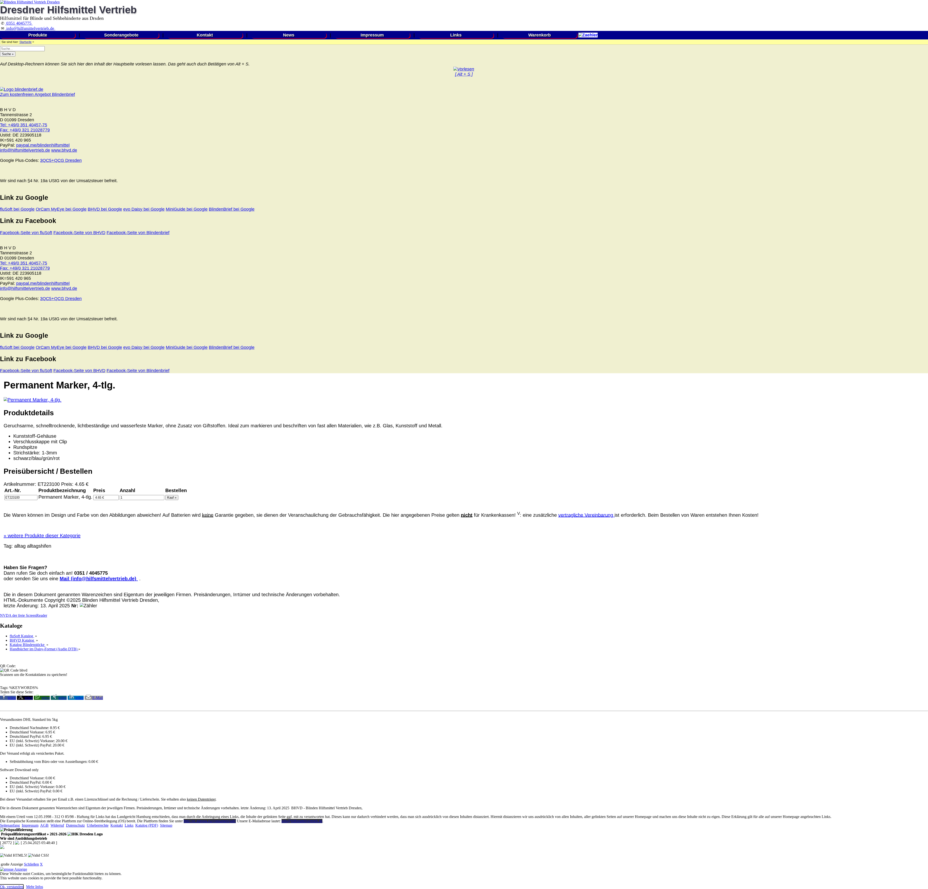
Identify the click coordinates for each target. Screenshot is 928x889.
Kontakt (205, 35)
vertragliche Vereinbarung (586, 514)
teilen (12, 698)
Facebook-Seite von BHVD (79, 232)
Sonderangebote (121, 35)
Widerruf (57, 825)
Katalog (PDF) (146, 825)
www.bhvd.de (64, 150)
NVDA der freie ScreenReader (23, 615)
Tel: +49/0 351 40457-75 (23, 124)
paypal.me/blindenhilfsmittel (43, 145)
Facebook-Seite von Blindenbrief (138, 232)
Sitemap (166, 825)
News (288, 35)
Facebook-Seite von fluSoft (26, 232)
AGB (44, 825)
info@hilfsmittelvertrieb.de (30, 28)
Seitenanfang (10, 825)
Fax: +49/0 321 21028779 (25, 130)
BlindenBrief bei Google (231, 209)
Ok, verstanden (11, 887)
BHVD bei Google (105, 209)
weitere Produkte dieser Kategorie (42, 535)
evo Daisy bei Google (144, 209)
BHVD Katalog (22, 640)
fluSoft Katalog (22, 636)
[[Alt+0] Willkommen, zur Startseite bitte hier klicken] (30, 2)
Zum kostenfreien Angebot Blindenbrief (37, 94)
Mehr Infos (34, 887)
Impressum (372, 35)
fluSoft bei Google (17, 209)
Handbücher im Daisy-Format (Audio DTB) (44, 649)
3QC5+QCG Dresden (61, 160)
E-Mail (97, 698)
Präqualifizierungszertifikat (33, 834)
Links (456, 35)
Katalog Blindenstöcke (27, 645)
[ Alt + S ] (464, 74)
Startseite (25, 42)
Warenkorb (539, 35)
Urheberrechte (98, 825)
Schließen (31, 864)
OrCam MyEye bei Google (61, 209)
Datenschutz (75, 825)
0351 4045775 (19, 23)
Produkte (37, 35)
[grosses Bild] (32, 399)
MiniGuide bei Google (187, 209)
